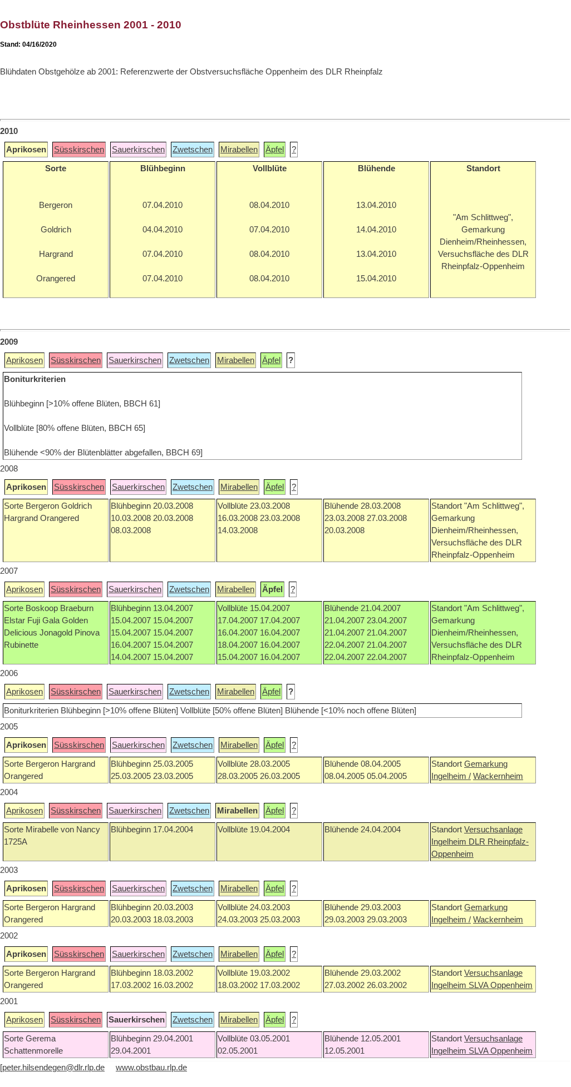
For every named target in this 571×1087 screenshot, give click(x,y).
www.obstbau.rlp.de (151, 1067)
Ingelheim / (451, 776)
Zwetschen (193, 149)
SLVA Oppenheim (501, 985)
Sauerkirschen (138, 149)
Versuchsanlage (493, 829)
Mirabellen (239, 149)
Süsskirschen (79, 149)
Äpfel (274, 149)
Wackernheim (498, 776)
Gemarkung (486, 764)
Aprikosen (24, 360)
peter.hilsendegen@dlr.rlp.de (53, 1067)
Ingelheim (450, 841)
